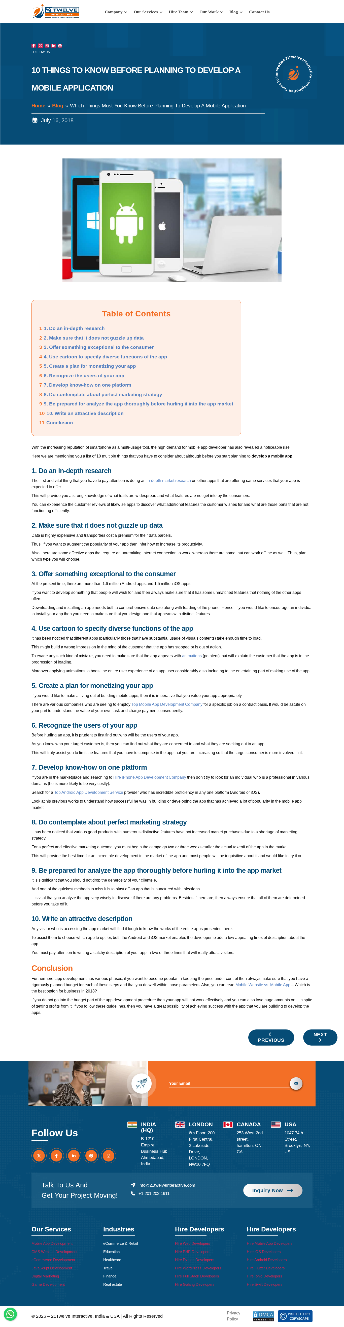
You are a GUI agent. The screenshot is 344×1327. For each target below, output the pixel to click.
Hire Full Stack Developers (197, 1276)
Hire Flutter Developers (266, 1268)
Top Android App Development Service (88, 792)
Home (38, 105)
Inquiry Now (267, 1190)
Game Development (48, 1284)
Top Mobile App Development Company (166, 704)
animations (192, 656)
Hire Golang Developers (195, 1284)
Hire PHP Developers (193, 1252)
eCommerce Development (53, 1260)
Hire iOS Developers (264, 1252)
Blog (57, 105)
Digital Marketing (45, 1276)
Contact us (259, 12)
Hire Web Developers (192, 1243)
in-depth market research (169, 480)
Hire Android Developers (267, 1260)
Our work (209, 12)
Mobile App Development (52, 1243)
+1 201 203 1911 (154, 1193)
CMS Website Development (54, 1252)
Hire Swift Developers (265, 1284)
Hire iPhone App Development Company (149, 777)
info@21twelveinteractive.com (167, 1185)
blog (234, 12)
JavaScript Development (51, 1268)
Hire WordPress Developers (198, 1268)
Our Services (146, 12)
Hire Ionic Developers (264, 1276)
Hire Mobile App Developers (270, 1243)
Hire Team (179, 12)
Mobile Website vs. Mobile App (262, 985)
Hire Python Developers (194, 1260)
